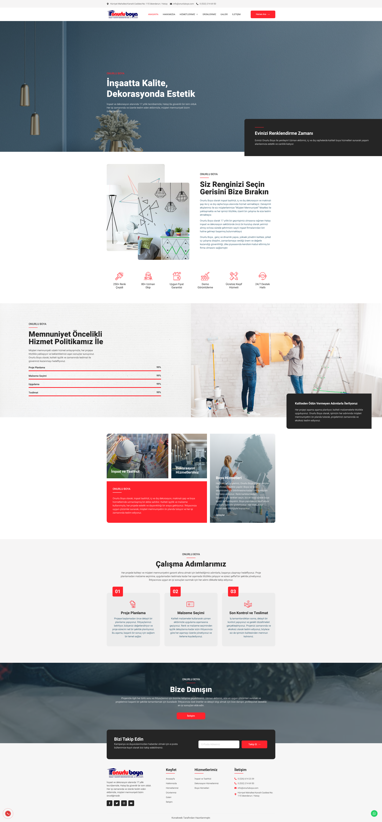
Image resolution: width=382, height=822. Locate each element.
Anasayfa (153, 14)
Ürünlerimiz (209, 14)
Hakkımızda (169, 14)
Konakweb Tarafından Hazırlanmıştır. (191, 818)
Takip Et (252, 744)
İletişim (236, 14)
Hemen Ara (261, 14)
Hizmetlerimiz (187, 14)
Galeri (224, 14)
